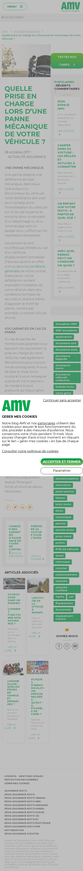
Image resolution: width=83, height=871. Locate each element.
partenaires (46, 423)
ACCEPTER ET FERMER (61, 462)
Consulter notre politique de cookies (30, 451)
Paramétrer (62, 471)
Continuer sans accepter (62, 400)
